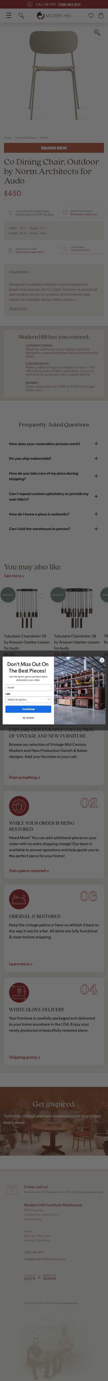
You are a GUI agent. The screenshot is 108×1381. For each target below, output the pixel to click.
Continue (28, 709)
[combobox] (27, 699)
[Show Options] (48, 699)
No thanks (28, 717)
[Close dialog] (102, 660)
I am (8, 693)
